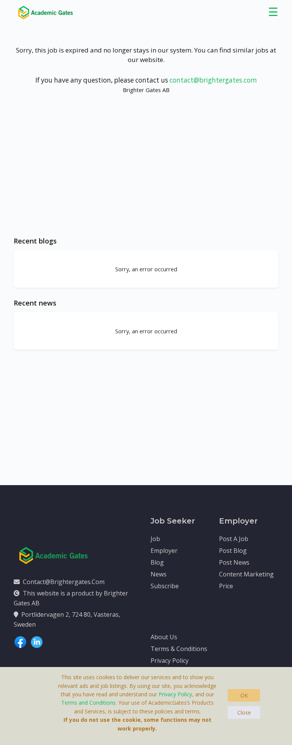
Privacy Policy (170, 660)
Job (155, 539)
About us (164, 637)
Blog (157, 562)
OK (244, 695)
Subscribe (165, 586)
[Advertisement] (146, 172)
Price (226, 586)
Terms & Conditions (179, 649)
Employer (164, 550)
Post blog (233, 550)
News (159, 574)
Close (244, 712)
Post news (234, 562)
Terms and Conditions (88, 702)
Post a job (233, 539)
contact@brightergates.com (213, 80)
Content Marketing (246, 574)
